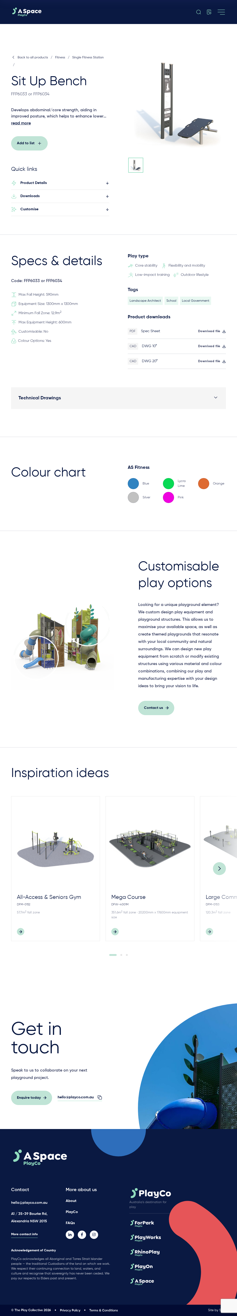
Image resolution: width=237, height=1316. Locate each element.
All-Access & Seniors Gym (49, 897)
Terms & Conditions (103, 1310)
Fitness (60, 57)
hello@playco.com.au (29, 1203)
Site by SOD (217, 1310)
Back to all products (33, 57)
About (71, 1201)
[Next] (219, 868)
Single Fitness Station (88, 57)
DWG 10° (149, 346)
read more (21, 123)
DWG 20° (150, 361)
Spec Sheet (150, 331)
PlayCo (72, 1212)
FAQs (70, 1223)
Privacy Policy (70, 1310)
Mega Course (128, 897)
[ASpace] (44, 12)
